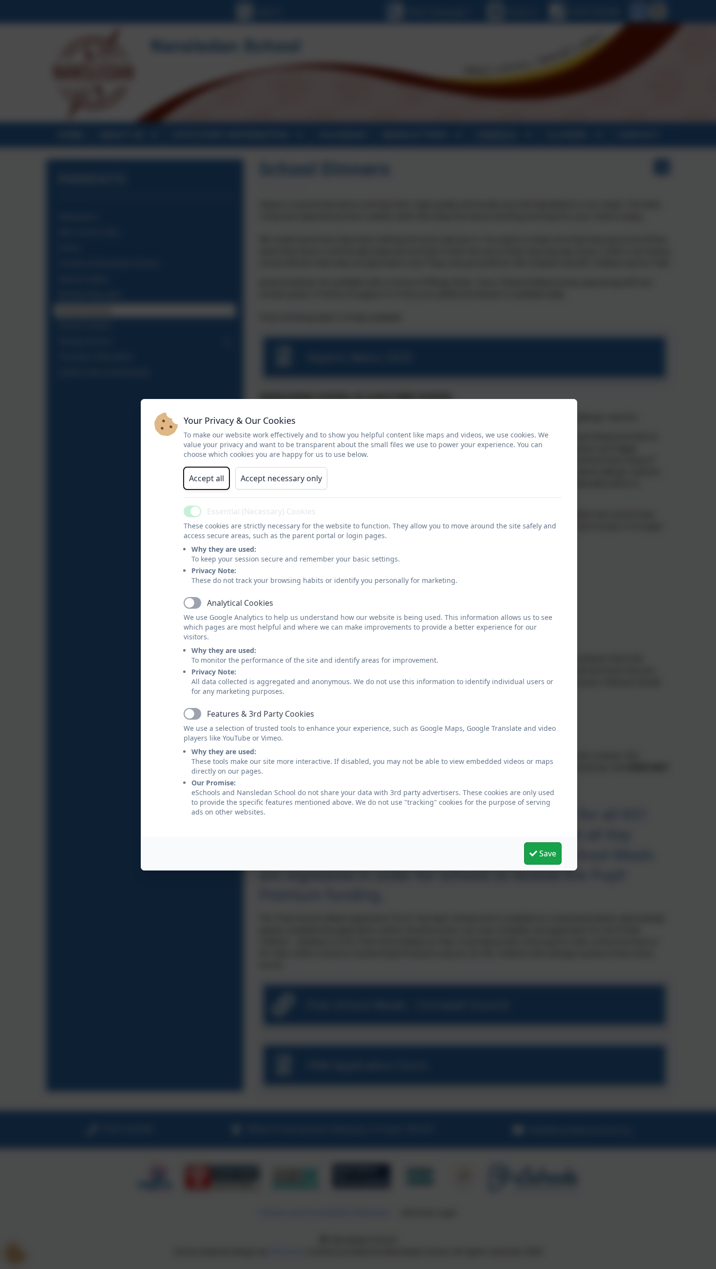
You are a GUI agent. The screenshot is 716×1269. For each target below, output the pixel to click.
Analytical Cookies (240, 603)
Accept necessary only (281, 478)
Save (546, 853)
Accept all (206, 478)
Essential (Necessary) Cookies (261, 511)
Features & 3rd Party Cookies (260, 713)
